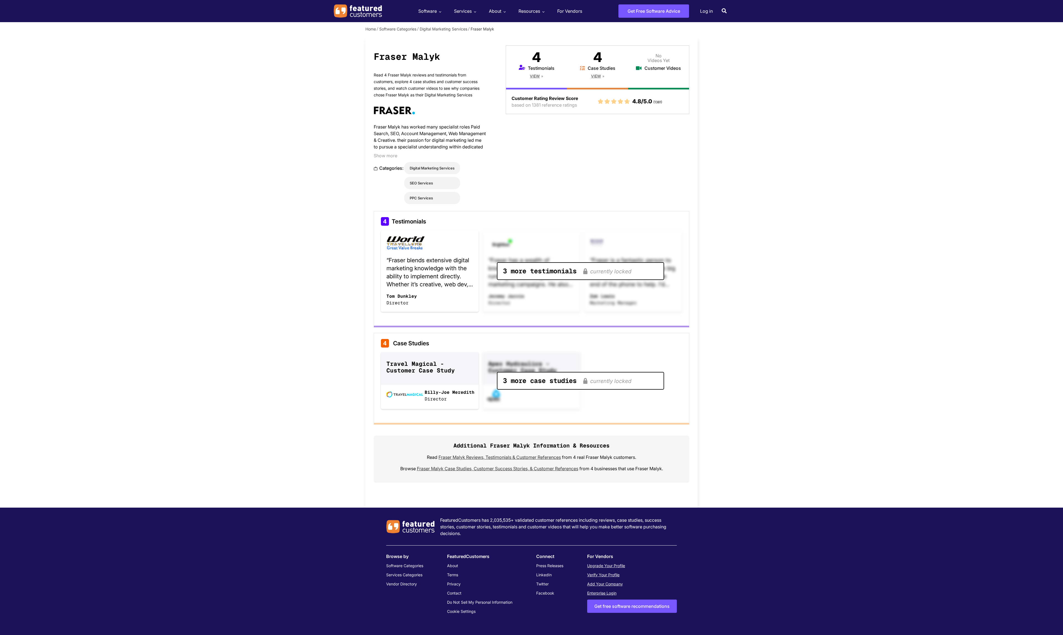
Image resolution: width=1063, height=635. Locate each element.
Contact (454, 593)
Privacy (454, 584)
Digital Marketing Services (443, 29)
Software (427, 11)
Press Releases (549, 565)
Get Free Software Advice (654, 11)
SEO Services (421, 183)
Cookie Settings (461, 611)
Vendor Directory (401, 584)
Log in (706, 11)
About (495, 11)
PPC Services (421, 198)
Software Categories (397, 29)
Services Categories (404, 574)
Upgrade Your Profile (606, 565)
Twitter (542, 584)
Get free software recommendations (632, 606)
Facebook (545, 593)
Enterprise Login (601, 593)
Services (463, 11)
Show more (385, 155)
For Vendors (569, 11)
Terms (452, 574)
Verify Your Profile (603, 574)
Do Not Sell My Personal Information (479, 602)
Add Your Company (605, 584)
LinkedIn (544, 574)
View (535, 76)
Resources (529, 11)
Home (370, 29)
